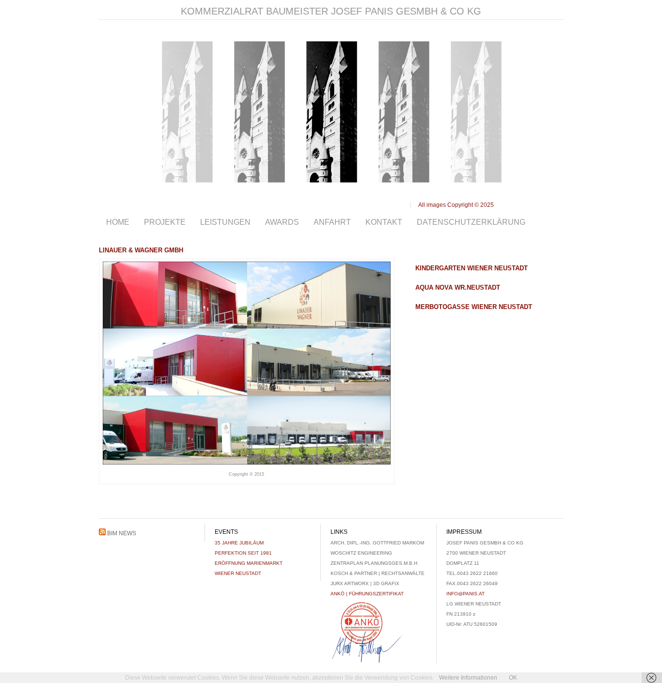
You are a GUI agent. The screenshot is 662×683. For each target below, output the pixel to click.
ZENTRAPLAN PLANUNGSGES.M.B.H (374, 563)
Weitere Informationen (468, 677)
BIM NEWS (121, 533)
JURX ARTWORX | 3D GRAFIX (365, 583)
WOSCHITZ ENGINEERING (361, 553)
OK (513, 677)
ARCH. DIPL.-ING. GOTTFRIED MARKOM (377, 542)
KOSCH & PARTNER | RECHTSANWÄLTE (378, 573)
